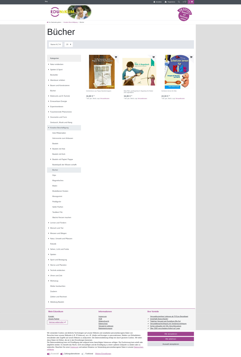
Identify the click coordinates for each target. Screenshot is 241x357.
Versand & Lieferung (106, 326)
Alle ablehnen (170, 339)
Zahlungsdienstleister (72, 354)
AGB (100, 319)
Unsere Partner (53, 319)
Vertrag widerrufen (56, 322)
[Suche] (179, 2)
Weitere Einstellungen (103, 354)
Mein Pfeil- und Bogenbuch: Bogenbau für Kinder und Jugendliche (138, 91)
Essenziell (55, 354)
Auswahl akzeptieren (171, 344)
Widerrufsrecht (104, 321)
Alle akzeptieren (170, 334)
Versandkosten (104, 98)
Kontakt (51, 316)
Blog (46, 1)
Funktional (89, 354)
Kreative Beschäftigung (70, 22)
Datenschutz (103, 324)
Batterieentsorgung (105, 328)
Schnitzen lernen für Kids (169, 91)
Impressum (103, 316)
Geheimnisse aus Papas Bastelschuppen (98, 91)
